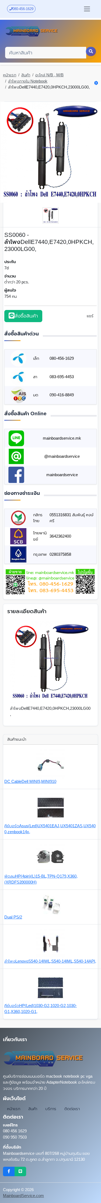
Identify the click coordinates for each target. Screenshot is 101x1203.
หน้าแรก (9, 75)
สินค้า (25, 75)
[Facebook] (9, 1171)
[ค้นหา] (91, 51)
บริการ (50, 1108)
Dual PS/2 (13, 917)
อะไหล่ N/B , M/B (49, 75)
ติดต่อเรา (72, 1108)
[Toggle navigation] (87, 9)
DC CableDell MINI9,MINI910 (30, 781)
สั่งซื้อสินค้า (26, 316)
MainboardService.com (23, 1195)
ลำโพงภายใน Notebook (27, 81)
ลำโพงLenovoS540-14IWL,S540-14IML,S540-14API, (50, 961)
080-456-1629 (22, 9)
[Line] (20, 1171)
